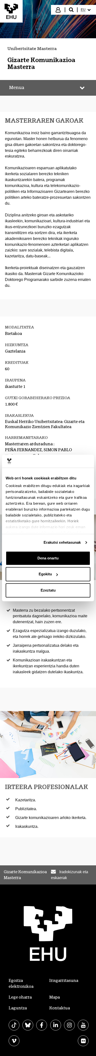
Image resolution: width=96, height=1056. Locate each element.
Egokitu (45, 574)
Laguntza (18, 1008)
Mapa (54, 997)
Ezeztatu (48, 590)
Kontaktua (59, 1008)
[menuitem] (86, 10)
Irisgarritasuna (63, 980)
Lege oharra (20, 997)
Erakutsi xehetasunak (62, 542)
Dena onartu (48, 558)
